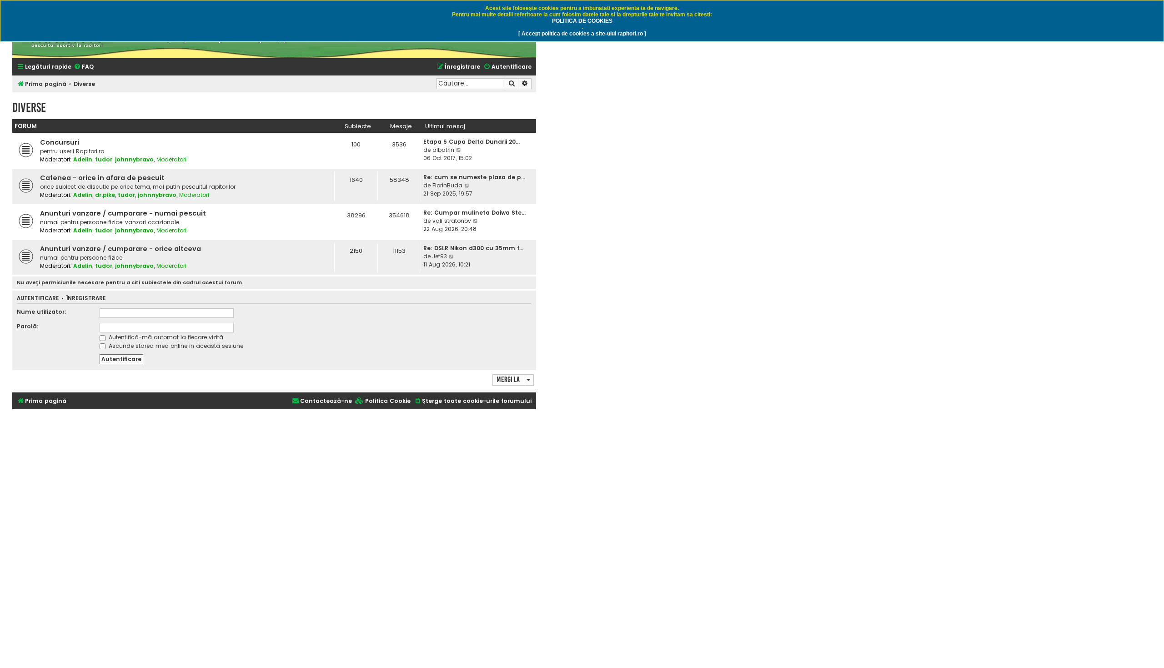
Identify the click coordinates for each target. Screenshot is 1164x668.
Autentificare (38, 298)
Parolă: (28, 326)
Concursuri (59, 142)
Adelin (82, 159)
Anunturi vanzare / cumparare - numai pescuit (123, 213)
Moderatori (171, 159)
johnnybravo (134, 159)
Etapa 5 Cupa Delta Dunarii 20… (471, 142)
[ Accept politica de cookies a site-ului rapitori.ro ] (582, 33)
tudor (103, 159)
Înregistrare (85, 298)
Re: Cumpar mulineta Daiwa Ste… (474, 212)
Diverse (29, 107)
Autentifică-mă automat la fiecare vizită (165, 337)
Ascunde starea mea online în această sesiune (175, 346)
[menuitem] (84, 67)
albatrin (443, 150)
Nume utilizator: (41, 312)
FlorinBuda (447, 185)
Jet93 (439, 256)
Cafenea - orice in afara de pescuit (102, 177)
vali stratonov (451, 221)
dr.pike (105, 195)
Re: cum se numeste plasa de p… (474, 177)
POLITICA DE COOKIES (582, 21)
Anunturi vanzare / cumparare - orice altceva (120, 248)
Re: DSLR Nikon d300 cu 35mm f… (473, 248)
